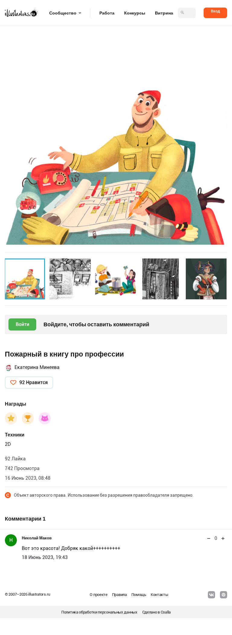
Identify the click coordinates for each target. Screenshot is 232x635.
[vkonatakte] (211, 594)
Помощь (138, 594)
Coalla (166, 612)
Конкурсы (134, 13)
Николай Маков (37, 538)
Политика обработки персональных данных (99, 612)
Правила (119, 594)
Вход (215, 11)
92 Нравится (33, 382)
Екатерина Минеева (37, 367)
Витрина (164, 13)
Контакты (159, 594)
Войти (22, 324)
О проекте (98, 594)
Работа (106, 13)
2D (8, 444)
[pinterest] (223, 594)
